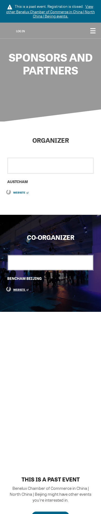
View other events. (50, 11)
